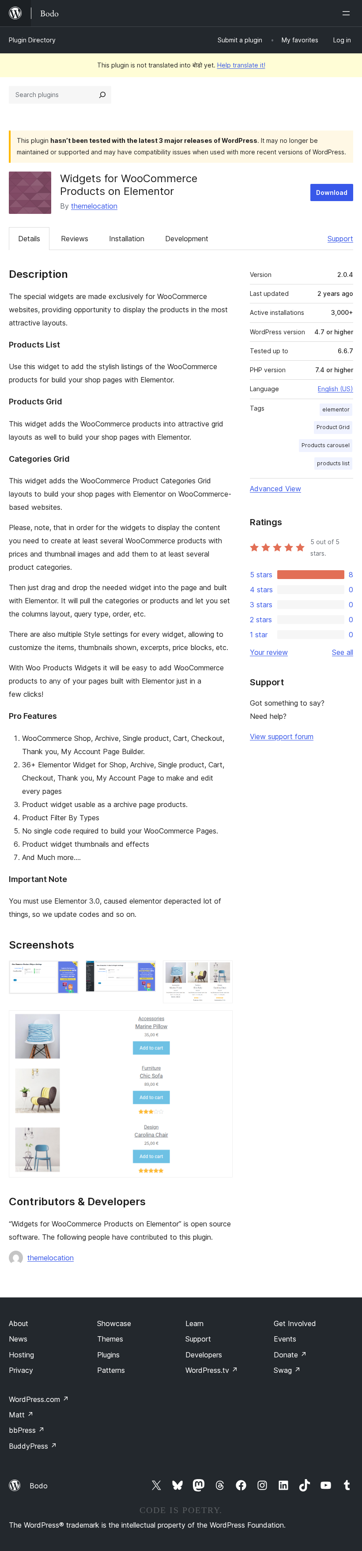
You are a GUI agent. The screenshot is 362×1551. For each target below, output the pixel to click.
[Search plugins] (102, 95)
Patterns (111, 1370)
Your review (269, 652)
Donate (290, 1354)
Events (285, 1338)
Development (186, 238)
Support (340, 238)
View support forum (281, 736)
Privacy (21, 1370)
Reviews (74, 238)
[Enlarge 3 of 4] (220, 972)
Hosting (21, 1354)
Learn (194, 1323)
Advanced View (275, 488)
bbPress (27, 1430)
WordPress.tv (211, 1370)
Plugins (108, 1354)
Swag (287, 1370)
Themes (110, 1338)
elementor (336, 409)
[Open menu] (348, 13)
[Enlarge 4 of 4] (220, 1022)
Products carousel (326, 445)
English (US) (335, 388)
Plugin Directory (32, 40)
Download (331, 192)
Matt (21, 1414)
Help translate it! (241, 65)
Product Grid (333, 427)
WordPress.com (39, 1399)
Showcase (114, 1323)
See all (342, 652)
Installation (126, 238)
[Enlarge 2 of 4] (144, 972)
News (18, 1338)
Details (29, 238)
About (18, 1323)
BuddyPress (33, 1446)
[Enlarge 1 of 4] (66, 972)
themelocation (94, 206)
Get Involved (295, 1323)
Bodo (39, 1485)
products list (333, 463)
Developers (203, 1354)
